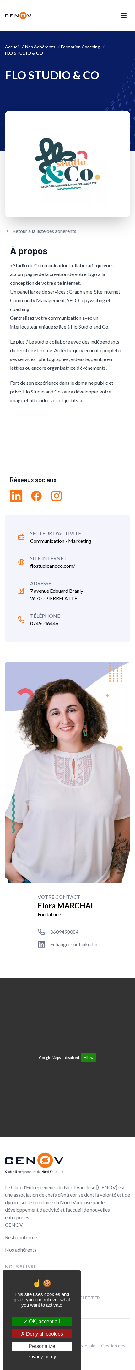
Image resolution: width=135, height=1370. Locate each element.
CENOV (14, 1225)
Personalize (42, 1346)
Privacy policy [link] (41, 1356)
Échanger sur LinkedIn (73, 944)
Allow (88, 1057)
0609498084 (64, 932)
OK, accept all (44, 1321)
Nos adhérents (20, 1250)
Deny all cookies (44, 1334)
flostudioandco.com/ (52, 566)
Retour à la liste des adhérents (44, 231)
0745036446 (44, 623)
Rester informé (21, 1237)
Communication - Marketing (60, 541)
